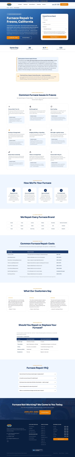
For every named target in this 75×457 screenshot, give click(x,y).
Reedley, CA (43, 435)
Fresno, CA (43, 426)
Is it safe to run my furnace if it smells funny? (38, 378)
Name (44, 17)
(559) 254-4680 (44, 1)
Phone (44, 22)
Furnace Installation (32, 436)
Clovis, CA (43, 428)
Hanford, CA (43, 442)
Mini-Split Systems (32, 431)
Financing (39, 4)
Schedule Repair (26, 37)
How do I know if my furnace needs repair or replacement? (38, 374)
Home (8, 7)
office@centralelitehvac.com (13, 438)
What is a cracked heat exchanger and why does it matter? (38, 390)
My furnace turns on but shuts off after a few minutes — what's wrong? (38, 382)
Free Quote (64, 4)
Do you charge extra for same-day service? (38, 386)
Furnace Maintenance (33, 439)
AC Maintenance (32, 430)
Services (11, 7)
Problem (44, 26)
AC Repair (30, 428)
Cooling (20, 4)
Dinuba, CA (43, 433)
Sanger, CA (43, 430)
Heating (26, 4)
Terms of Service (61, 453)
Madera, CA (43, 431)
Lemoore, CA (43, 444)
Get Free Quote (61, 439)
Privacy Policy (60, 33)
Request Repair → (55, 36)
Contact (44, 4)
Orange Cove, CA (44, 437)
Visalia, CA (43, 439)
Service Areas (32, 4)
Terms (64, 33)
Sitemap (66, 453)
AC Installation (31, 426)
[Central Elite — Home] (9, 4)
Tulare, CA (43, 440)
